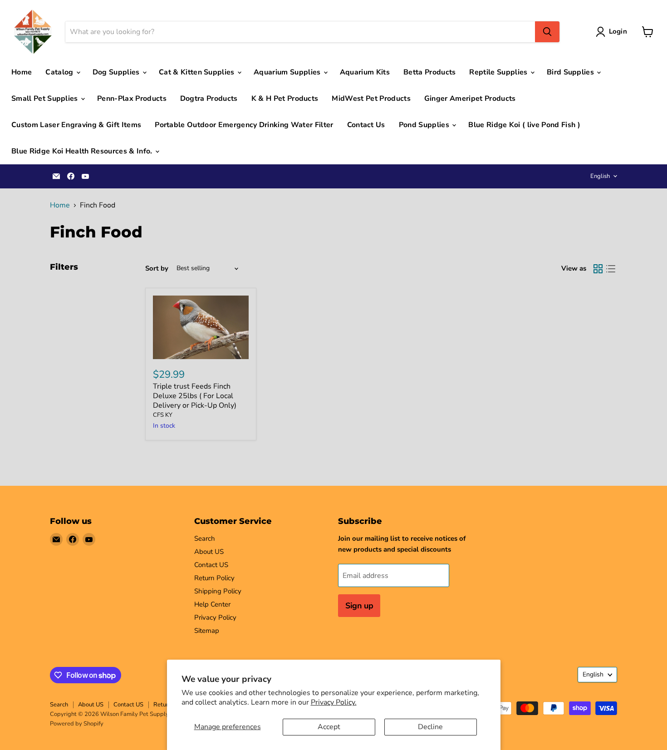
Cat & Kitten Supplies (197, 72)
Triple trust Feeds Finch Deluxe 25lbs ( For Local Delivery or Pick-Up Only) (194, 395)
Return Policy (214, 577)
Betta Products (429, 72)
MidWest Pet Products (371, 99)
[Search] (547, 31)
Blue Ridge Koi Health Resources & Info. (82, 151)
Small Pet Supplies (45, 99)
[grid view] (598, 268)
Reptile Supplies (499, 72)
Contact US (211, 564)
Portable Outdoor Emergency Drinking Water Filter (244, 125)
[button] (613, 31)
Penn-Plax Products (132, 99)
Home (21, 72)
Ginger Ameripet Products (470, 99)
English (600, 176)
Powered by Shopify (76, 724)
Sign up (359, 605)
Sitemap (206, 630)
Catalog (60, 72)
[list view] (610, 268)
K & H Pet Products (285, 99)
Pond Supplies (425, 125)
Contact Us (366, 125)
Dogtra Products (209, 99)
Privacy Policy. (334, 702)
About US (209, 551)
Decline (430, 727)
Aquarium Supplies (288, 72)
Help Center (212, 604)
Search (204, 538)
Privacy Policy (215, 617)
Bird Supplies (571, 72)
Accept (329, 727)
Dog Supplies (117, 72)
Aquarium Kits (365, 72)
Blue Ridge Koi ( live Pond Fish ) (524, 125)
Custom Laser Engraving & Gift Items (76, 125)
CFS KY (162, 415)
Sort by (156, 268)
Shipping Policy (217, 591)
